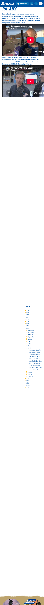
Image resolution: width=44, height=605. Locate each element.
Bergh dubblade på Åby (35, 363)
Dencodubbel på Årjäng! (35, 350)
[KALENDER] (31, 3)
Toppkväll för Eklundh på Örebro (35, 370)
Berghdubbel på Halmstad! (35, 357)
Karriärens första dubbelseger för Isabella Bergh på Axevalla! (35, 354)
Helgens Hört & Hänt (35, 359)
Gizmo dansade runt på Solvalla (35, 365)
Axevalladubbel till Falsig (35, 361)
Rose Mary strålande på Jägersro (35, 352)
